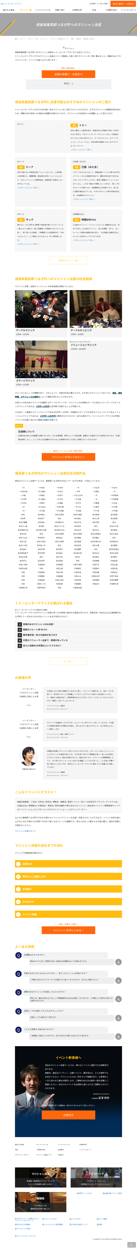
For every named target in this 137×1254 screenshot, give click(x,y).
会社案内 (93, 3)
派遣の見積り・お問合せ (68, 74)
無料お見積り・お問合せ (123, 3)
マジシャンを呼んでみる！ (68, 930)
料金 (94, 9)
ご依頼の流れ (111, 9)
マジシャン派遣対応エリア (59, 39)
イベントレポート (128, 9)
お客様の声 (77, 9)
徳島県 (78, 39)
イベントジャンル (43, 9)
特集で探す (60, 9)
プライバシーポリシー (22, 1155)
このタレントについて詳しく (82, 149)
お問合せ (68, 1115)
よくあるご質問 (102, 3)
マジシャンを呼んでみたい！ (68, 457)
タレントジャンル (42, 1144)
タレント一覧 (25, 9)
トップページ (21, 39)
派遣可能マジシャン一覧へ (68, 260)
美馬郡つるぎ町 (88, 39)
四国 (72, 39)
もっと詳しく (68, 661)
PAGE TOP (132, 1246)
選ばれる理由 (8, 9)
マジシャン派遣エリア (43, 1155)
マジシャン (44, 39)
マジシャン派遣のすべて (25, 831)
